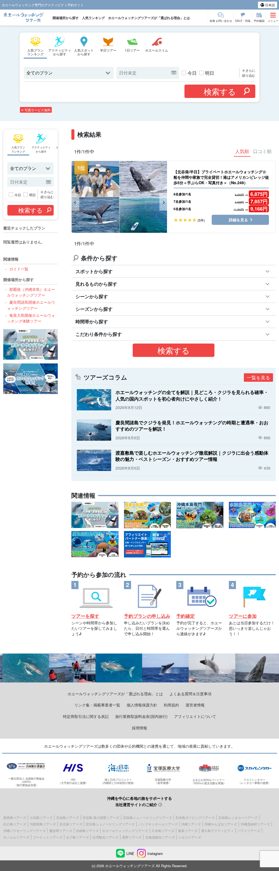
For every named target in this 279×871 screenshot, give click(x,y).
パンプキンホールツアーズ (158, 824)
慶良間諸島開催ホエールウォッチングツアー (31, 305)
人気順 (242, 151)
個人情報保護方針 (142, 705)
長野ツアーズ (132, 837)
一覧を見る (258, 377)
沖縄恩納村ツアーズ (255, 824)
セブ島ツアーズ (77, 837)
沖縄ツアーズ (191, 824)
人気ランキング (93, 17)
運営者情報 (195, 705)
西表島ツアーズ (14, 817)
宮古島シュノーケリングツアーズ (110, 824)
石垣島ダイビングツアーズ (195, 817)
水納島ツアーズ (87, 830)
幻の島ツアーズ (14, 824)
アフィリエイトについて (195, 716)
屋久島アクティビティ (217, 830)
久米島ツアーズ (162, 830)
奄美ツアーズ (188, 830)
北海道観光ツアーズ (160, 837)
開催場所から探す (66, 17)
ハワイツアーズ (248, 830)
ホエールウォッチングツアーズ (125, 830)
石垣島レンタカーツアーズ (237, 817)
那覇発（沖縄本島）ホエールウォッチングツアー (31, 292)
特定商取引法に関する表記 (86, 716)
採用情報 (139, 727)
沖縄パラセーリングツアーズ (24, 830)
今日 (192, 73)
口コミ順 (262, 151)
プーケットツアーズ (47, 837)
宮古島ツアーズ (70, 824)
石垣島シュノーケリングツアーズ (147, 817)
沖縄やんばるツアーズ (220, 824)
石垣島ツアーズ (67, 817)
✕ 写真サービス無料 (36, 110)
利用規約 (171, 705)
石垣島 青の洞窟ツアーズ (101, 817)
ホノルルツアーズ (16, 837)
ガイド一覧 (18, 269)
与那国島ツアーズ (43, 824)
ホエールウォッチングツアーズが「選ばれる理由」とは (149, 17)
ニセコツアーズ (189, 837)
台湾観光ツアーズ (105, 837)
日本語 (269, 4)
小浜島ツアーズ (41, 817)
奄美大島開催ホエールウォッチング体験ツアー (31, 318)
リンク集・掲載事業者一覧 (97, 705)
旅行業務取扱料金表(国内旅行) (141, 716)
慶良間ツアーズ (60, 830)
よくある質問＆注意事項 (190, 693)
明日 (209, 73)
